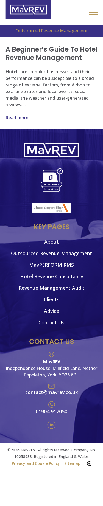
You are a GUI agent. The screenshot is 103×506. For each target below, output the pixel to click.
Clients (51, 299)
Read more (16, 118)
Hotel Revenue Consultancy (51, 276)
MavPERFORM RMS (51, 265)
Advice (51, 311)
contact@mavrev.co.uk (51, 392)
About (51, 241)
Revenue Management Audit (52, 288)
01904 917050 (51, 411)
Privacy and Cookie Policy (36, 463)
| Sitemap (70, 463)
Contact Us (51, 322)
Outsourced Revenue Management (51, 253)
